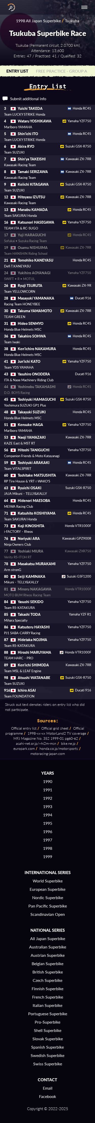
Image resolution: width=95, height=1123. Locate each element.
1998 (47, 848)
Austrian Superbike (48, 955)
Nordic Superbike (47, 897)
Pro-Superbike (47, 1022)
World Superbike (48, 881)
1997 (47, 840)
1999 (47, 856)
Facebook (47, 1096)
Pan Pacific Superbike (47, 906)
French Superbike (47, 997)
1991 (47, 790)
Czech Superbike (47, 980)
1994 (47, 815)
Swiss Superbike (47, 1064)
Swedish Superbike (47, 1055)
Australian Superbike (47, 947)
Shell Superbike (47, 1030)
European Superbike (47, 889)
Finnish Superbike (47, 988)
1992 (47, 798)
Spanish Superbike (47, 1047)
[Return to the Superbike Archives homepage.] (10, 7)
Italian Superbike (47, 1005)
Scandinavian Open (47, 914)
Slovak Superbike (47, 1039)
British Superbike (47, 972)
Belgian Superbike (47, 963)
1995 (47, 823)
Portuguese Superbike (47, 1013)
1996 (47, 831)
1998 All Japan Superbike (38, 21)
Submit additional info (28, 98)
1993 (47, 806)
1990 (47, 781)
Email (47, 1088)
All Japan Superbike (47, 938)
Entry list (17, 71)
